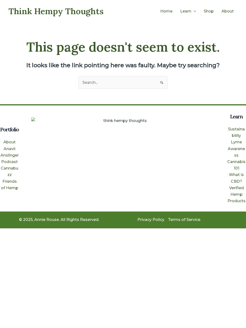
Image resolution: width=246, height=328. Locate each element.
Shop (209, 11)
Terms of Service (184, 219)
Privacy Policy (150, 219)
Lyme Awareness (236, 148)
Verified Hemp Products (237, 194)
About (227, 11)
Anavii (9, 148)
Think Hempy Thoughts (56, 11)
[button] (193, 11)
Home (166, 11)
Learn (185, 11)
